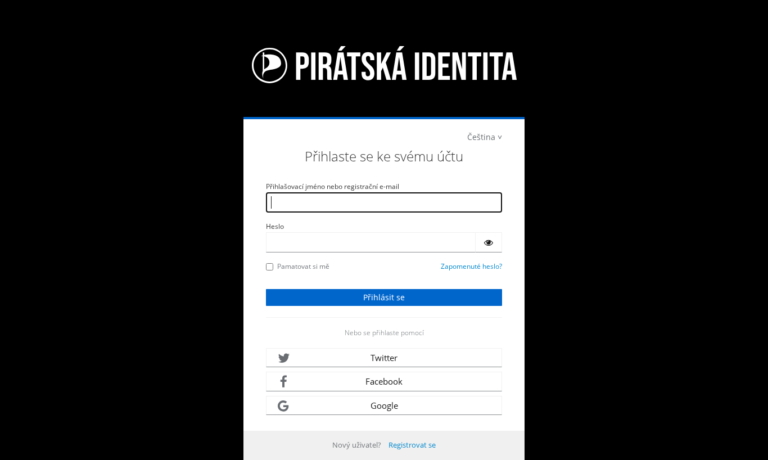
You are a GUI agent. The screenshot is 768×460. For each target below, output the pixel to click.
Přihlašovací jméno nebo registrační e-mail (332, 186)
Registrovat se (412, 445)
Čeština (481, 137)
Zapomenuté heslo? (471, 266)
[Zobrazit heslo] (488, 242)
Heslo (275, 226)
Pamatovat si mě (303, 266)
